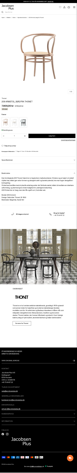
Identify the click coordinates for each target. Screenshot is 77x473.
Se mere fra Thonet (21, 323)
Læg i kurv (52, 136)
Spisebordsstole (22, 17)
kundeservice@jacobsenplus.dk (13, 400)
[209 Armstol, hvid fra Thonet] (14, 122)
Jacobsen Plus (10, 464)
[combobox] (38, 12)
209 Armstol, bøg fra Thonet (36, 17)
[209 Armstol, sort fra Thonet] (23, 122)
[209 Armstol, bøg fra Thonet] (5, 122)
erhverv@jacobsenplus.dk (11, 409)
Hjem (3, 17)
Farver (4, 114)
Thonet (4, 98)
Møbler (9, 17)
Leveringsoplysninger (68, 140)
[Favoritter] (60, 7)
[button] (69, 7)
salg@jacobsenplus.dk (10, 391)
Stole (14, 17)
